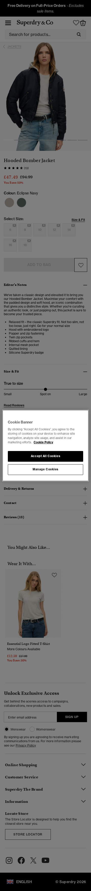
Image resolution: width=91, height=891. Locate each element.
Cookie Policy (43, 442)
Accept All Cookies (45, 456)
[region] (45, 446)
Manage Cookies (45, 469)
